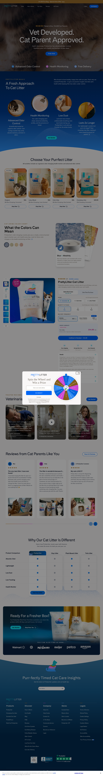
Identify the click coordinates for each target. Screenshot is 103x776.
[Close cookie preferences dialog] (100, 773)
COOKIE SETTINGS (78, 773)
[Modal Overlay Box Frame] (51, 388)
